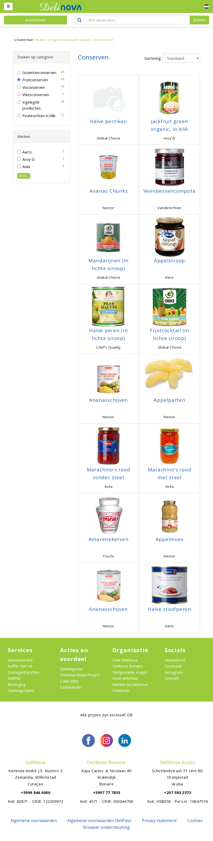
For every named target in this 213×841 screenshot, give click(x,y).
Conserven (104, 39)
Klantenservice (20, 660)
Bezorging (17, 684)
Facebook (173, 666)
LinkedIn (172, 678)
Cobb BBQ (69, 681)
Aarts (27, 152)
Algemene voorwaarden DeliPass (99, 820)
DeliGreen (120, 690)
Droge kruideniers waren (69, 39)
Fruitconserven (35, 79)
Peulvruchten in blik (38, 115)
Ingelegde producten (31, 105)
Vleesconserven (35, 94)
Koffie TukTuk (20, 666)
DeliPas (14, 678)
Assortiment (35, 19)
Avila (26, 166)
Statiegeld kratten (23, 672)
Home (40, 39)
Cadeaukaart (71, 687)
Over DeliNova (124, 660)
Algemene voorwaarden (33, 820)
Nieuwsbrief (175, 660)
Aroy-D (28, 159)
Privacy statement (159, 820)
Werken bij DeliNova (130, 684)
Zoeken (199, 19)
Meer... (24, 175)
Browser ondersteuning (106, 827)
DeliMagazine (71, 668)
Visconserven (33, 87)
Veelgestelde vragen (130, 672)
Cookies (195, 820)
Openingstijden (21, 690)
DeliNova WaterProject (80, 674)
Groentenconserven (39, 72)
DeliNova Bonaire (127, 666)
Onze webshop (125, 678)
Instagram (174, 672)
